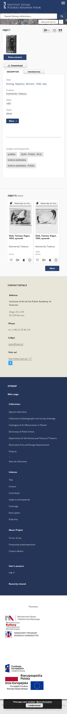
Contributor (14, 493)
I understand (34, 705)
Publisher (13, 519)
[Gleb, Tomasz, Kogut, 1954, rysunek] (20, 217)
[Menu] (63, 3)
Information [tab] (34, 72)
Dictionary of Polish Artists (21, 431)
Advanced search (48, 22)
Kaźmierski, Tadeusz (16, 93)
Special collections (18, 411)
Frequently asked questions (22, 544)
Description (14, 512)
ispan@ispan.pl (15, 344)
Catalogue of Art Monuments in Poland (27, 425)
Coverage (13, 506)
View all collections (18, 461)
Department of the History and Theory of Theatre (33, 438)
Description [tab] (13, 72)
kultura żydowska (17, 159)
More (52, 268)
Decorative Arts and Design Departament (29, 444)
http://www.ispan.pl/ (18, 358)
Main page (13, 394)
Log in (12, 572)
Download (17, 65)
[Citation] (60, 30)
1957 (8, 103)
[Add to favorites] (54, 30)
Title (11, 479)
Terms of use (15, 537)
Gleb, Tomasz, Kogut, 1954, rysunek (19, 237)
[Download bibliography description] (17, 260)
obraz (9, 113)
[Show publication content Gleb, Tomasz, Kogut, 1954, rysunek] (23, 260)
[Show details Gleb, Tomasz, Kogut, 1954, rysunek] (29, 260)
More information (44, 701)
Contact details (16, 551)
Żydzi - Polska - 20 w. (31, 154)
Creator (12, 486)
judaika (11, 154)
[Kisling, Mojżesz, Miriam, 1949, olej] (11, 44)
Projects (13, 451)
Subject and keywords (19, 499)
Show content (15, 57)
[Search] (62, 16)
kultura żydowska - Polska (21, 165)
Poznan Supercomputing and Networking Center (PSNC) (33, 708)
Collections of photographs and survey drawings (32, 418)
